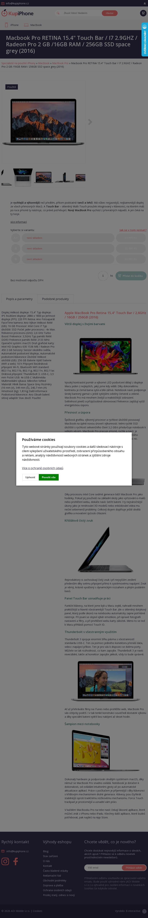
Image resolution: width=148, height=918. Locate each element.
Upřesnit (30, 477)
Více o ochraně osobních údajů (42, 468)
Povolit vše (49, 477)
